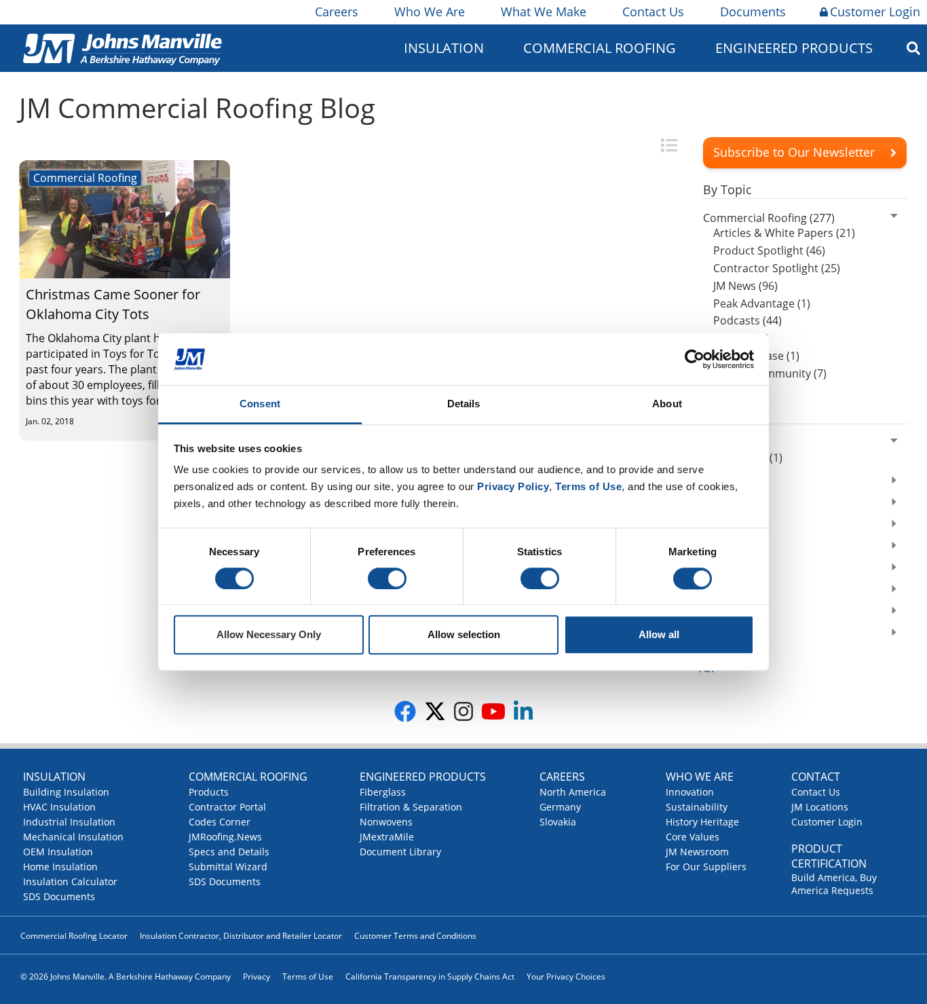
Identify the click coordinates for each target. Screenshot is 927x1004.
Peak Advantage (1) (761, 303)
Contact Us (653, 11)
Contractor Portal (227, 806)
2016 (715, 634)
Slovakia (558, 821)
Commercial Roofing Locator (74, 936)
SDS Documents (59, 896)
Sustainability (696, 806)
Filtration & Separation (411, 806)
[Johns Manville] (122, 48)
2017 (715, 612)
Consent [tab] (260, 404)
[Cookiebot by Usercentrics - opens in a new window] (694, 359)
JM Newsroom (697, 851)
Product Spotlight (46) (769, 250)
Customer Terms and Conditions (415, 936)
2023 (715, 482)
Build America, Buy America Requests (834, 884)
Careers (336, 11)
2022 (715, 503)
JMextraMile (387, 836)
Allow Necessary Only (268, 635)
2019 (715, 568)
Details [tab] (463, 404)
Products (209, 791)
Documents (753, 11)
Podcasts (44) (747, 320)
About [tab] (667, 404)
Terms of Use (307, 976)
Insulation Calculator (70, 881)
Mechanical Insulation (73, 836)
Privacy (256, 976)
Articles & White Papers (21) (784, 232)
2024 (715, 442)
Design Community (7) (770, 373)
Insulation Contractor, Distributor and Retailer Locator (241, 936)
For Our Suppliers (706, 866)
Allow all (659, 635)
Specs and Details (229, 851)
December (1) (747, 457)
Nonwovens (386, 821)
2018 (715, 590)
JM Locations (819, 806)
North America (573, 791)
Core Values (692, 836)
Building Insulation (66, 791)
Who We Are (429, 11)
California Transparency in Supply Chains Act (429, 976)
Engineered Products (423, 776)
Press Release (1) (756, 355)
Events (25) (741, 338)
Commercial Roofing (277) (769, 217)
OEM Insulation (58, 851)
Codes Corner (219, 821)
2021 (715, 525)
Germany (560, 806)
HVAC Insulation (59, 806)
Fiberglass (383, 791)
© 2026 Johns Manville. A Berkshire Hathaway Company (125, 976)
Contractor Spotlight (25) (776, 268)
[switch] (387, 578)
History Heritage (702, 821)
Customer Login (875, 11)
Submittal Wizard (228, 866)
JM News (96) (745, 285)
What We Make (543, 11)
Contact (815, 776)
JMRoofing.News (225, 836)
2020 (715, 547)
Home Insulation (60, 866)
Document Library (400, 851)
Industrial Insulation (69, 821)
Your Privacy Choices (566, 976)
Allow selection (464, 635)
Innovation (690, 791)
